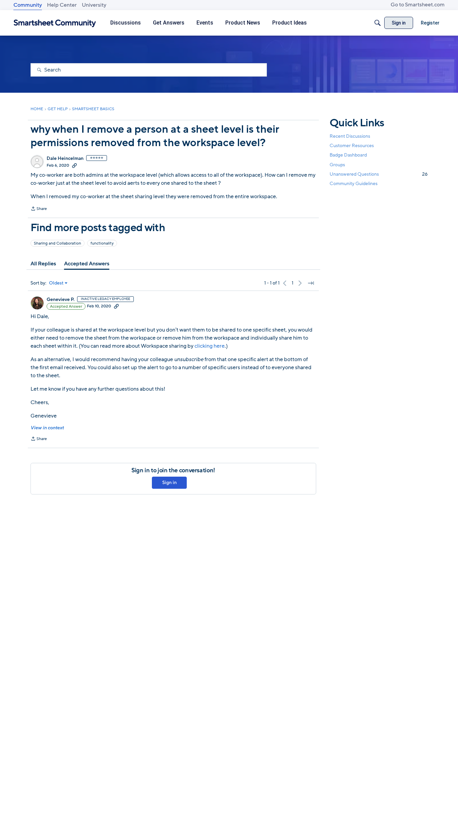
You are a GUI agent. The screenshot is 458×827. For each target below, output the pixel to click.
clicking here (209, 346)
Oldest (56, 283)
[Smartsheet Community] (54, 23)
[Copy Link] (74, 165)
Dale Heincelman (65, 159)
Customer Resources (352, 145)
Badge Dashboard (348, 155)
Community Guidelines (354, 183)
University (94, 5)
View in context (47, 428)
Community (27, 5)
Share (39, 209)
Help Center (62, 5)
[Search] (377, 23)
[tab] (43, 263)
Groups (337, 165)
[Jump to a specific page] (310, 283)
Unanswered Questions (378, 174)
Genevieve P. (60, 300)
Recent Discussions (350, 136)
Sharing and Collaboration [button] (57, 243)
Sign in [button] (169, 482)
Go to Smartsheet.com (418, 4)
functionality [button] (102, 243)
